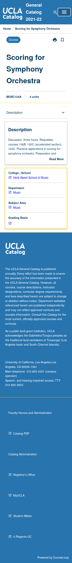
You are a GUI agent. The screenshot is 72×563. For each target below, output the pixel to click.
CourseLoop (61, 557)
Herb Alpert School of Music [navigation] (30, 177)
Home (7, 29)
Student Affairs (22, 516)
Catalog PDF (21, 433)
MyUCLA (18, 495)
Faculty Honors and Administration (30, 413)
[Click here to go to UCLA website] (15, 249)
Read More (56, 159)
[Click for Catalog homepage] (13, 14)
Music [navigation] (17, 192)
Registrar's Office (24, 475)
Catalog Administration (22, 454)
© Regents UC (22, 536)
